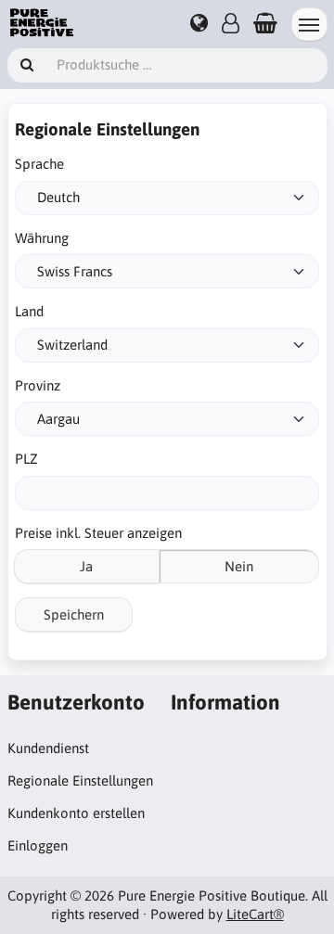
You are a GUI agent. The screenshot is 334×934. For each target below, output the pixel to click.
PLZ (26, 459)
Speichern (74, 614)
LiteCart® (255, 914)
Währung (42, 238)
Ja (86, 566)
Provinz (37, 385)
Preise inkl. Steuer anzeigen (98, 533)
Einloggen (37, 845)
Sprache (39, 164)
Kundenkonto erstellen (76, 813)
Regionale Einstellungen (80, 780)
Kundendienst (48, 748)
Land (29, 311)
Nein (239, 566)
